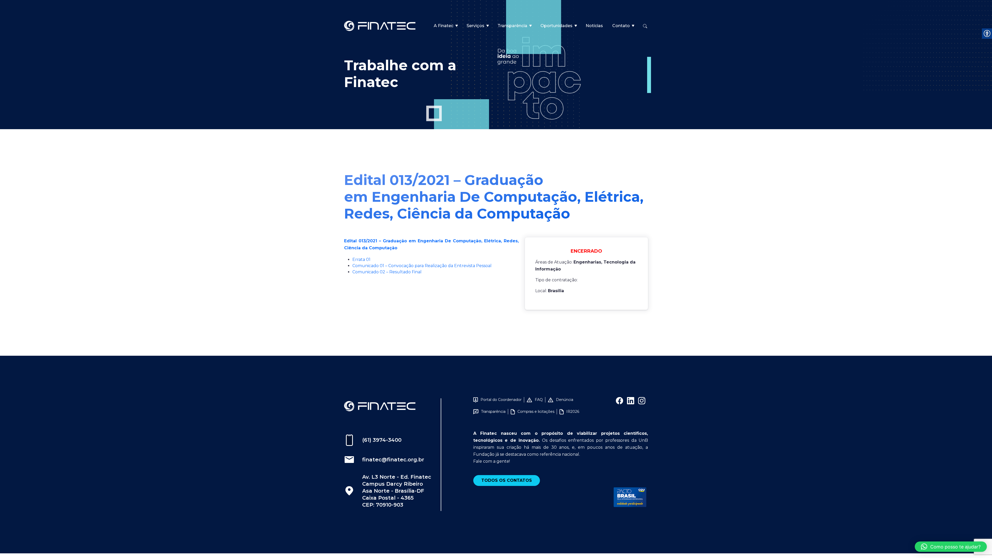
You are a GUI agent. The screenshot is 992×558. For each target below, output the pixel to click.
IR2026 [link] (572, 411)
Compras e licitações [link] (535, 411)
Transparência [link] (512, 25)
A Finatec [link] (443, 25)
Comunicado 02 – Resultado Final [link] (387, 271)
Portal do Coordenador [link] (501, 399)
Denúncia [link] (564, 399)
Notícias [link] (594, 25)
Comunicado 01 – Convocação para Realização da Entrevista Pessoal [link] (422, 265)
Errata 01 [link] (361, 259)
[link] (379, 25)
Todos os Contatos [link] (506, 480)
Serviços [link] (475, 25)
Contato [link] (621, 25)
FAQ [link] (539, 399)
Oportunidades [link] (556, 25)
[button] (951, 546)
